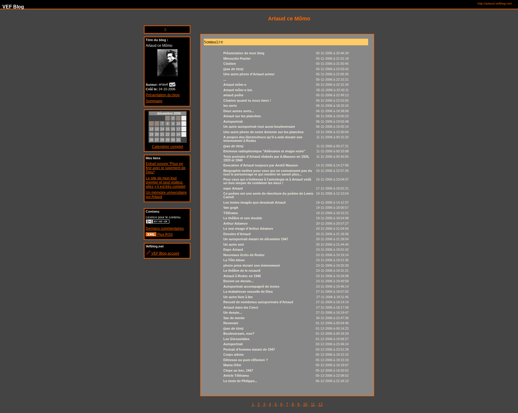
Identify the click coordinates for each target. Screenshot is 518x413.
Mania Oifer (232, 365)
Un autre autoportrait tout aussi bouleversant (259, 126)
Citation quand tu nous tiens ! (247, 100)
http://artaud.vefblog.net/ (495, 3)
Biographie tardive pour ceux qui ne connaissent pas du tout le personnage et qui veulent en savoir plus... (267, 172)
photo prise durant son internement (251, 265)
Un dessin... (232, 312)
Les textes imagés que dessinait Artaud (254, 202)
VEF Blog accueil (164, 253)
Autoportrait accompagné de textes (251, 286)
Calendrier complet (167, 147)
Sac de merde (234, 318)
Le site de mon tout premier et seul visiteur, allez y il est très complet (165, 182)
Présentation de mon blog (243, 53)
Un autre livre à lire (238, 297)
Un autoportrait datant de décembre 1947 (255, 239)
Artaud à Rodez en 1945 (242, 276)
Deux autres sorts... (238, 111)
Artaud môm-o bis (237, 90)
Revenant (230, 323)
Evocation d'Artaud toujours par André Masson (260, 165)
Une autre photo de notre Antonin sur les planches (263, 132)
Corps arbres (233, 354)
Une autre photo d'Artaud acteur (249, 74)
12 (320, 404)
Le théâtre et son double (242, 218)
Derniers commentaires (165, 228)
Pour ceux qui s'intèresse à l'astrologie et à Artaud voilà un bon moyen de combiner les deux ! (267, 181)
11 (313, 404)
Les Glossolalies (236, 339)
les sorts (230, 105)
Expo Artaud (233, 249)
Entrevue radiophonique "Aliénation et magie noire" (264, 151)
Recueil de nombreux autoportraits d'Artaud (258, 302)
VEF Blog (12, 6)
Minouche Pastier (237, 58)
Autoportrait (233, 121)
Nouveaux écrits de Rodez (244, 255)
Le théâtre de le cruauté (241, 270)
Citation (229, 63)
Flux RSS (164, 234)
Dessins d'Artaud (237, 234)
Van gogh (230, 207)
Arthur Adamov (235, 223)
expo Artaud (233, 188)
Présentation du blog (163, 95)
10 (305, 404)
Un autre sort (233, 244)
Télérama (230, 213)
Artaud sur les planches (242, 116)
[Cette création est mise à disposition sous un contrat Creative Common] (158, 222)
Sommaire (154, 101)
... (224, 79)
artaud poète (233, 95)
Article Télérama (236, 375)
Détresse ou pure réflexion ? (245, 360)
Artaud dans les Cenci (240, 307)
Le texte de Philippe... (240, 381)
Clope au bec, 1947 (238, 370)
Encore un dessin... (238, 281)
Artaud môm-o (234, 84)
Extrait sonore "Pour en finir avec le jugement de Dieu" (166, 168)
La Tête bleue (234, 260)
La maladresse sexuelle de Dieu (248, 291)
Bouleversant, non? (239, 333)
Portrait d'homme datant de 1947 (249, 349)
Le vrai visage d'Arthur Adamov (248, 228)
